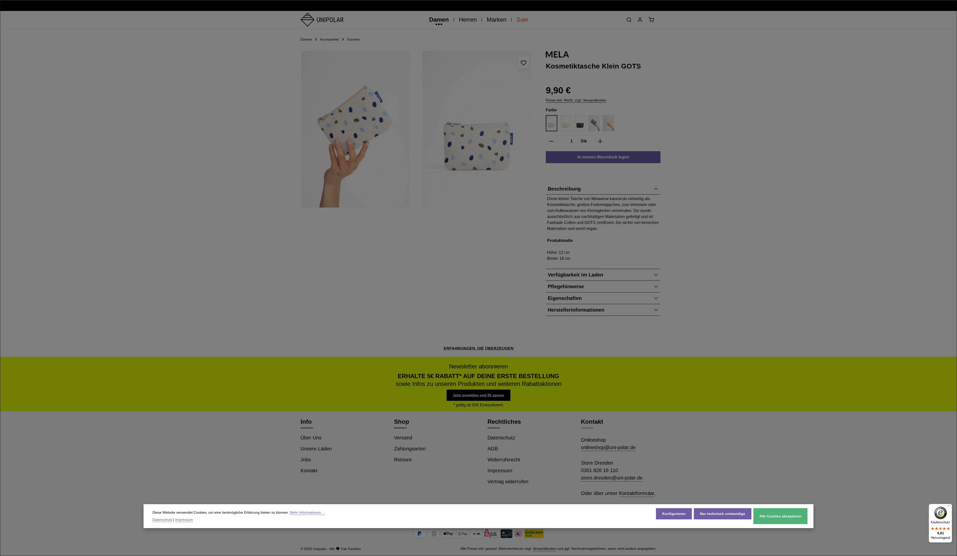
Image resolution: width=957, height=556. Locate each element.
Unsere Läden (316, 448)
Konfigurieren (674, 514)
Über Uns (311, 437)
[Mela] (557, 54)
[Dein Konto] (640, 20)
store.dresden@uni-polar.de (611, 478)
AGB (492, 448)
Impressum (499, 470)
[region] (416, 129)
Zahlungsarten (410, 448)
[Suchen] (629, 20)
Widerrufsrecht (503, 459)
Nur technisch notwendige (722, 514)
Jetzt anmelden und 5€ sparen (478, 395)
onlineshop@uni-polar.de (608, 447)
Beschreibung (564, 189)
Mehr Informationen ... (307, 512)
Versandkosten (544, 549)
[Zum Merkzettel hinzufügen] (524, 63)
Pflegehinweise (566, 286)
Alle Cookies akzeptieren (780, 516)
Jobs (306, 459)
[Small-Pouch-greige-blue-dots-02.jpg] (477, 129)
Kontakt (309, 470)
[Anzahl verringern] (551, 141)
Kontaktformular (636, 493)
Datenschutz (501, 437)
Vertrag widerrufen (507, 481)
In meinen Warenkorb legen (603, 157)
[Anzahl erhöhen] (600, 141)
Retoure (403, 459)
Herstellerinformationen (576, 310)
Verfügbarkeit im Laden (575, 275)
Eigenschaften (565, 298)
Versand (403, 437)
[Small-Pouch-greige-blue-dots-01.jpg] (355, 129)
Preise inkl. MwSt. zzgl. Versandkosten (576, 100)
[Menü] (949, 507)
